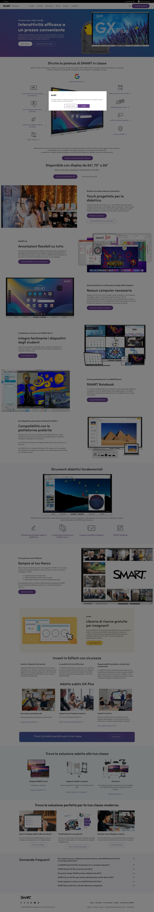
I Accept (84, 106)
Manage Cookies (70, 106)
